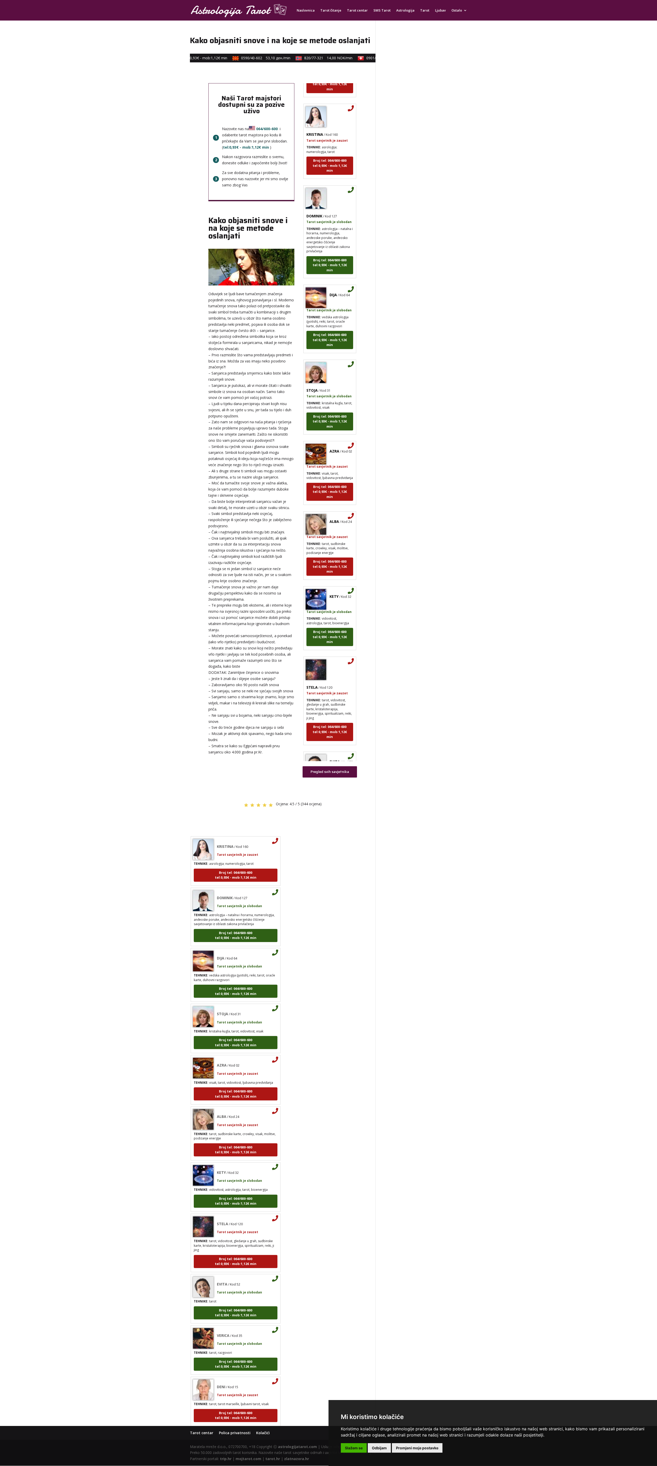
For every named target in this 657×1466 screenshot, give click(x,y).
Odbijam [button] (379, 1448)
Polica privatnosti (234, 1432)
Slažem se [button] (354, 1448)
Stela (312, 669)
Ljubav (440, 10)
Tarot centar (357, 10)
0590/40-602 (251, 57)
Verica (223, 1317)
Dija (333, 277)
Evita (335, 744)
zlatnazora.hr (296, 1458)
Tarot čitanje (330, 10)
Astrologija (405, 10)
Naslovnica (306, 10)
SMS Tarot (382, 10)
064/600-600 (267, 128)
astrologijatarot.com (297, 1446)
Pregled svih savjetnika (330, 771)
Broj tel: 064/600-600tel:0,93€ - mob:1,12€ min (330, 147)
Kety (334, 578)
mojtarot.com (248, 1458)
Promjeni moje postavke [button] (417, 1448)
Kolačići (263, 1432)
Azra (334, 433)
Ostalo (456, 10)
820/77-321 (314, 57)
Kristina (314, 116)
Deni (221, 1369)
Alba (334, 503)
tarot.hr (272, 1458)
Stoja (312, 372)
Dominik (314, 198)
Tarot (424, 10)
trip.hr (225, 1458)
